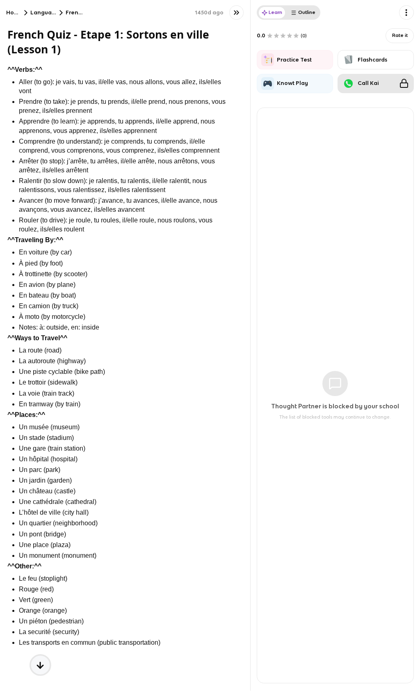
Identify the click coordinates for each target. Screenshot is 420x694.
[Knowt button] (236, 12)
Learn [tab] (275, 12)
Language (44, 12)
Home (14, 12)
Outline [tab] (306, 12)
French (75, 12)
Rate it (400, 35)
